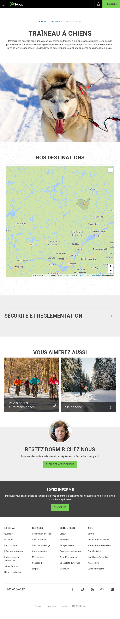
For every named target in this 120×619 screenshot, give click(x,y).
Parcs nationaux (11, 545)
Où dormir (9, 539)
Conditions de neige (41, 545)
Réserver (111, 3)
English (64, 606)
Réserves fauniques (13, 551)
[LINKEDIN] (112, 589)
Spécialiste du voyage (70, 563)
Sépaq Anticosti (11, 566)
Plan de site (51, 606)
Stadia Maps (70, 276)
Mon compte (38, 557)
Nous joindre (38, 563)
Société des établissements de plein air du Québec (16, 4)
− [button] (111, 270)
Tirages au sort (67, 545)
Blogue (63, 534)
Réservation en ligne (41, 534)
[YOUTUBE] (92, 589)
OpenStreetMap (98, 276)
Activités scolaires (68, 557)
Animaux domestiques (98, 539)
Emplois (36, 569)
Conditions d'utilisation (98, 557)
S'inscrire (60, 507)
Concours (64, 569)
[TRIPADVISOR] (102, 589)
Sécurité (92, 534)
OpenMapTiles (83, 276)
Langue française (96, 569)
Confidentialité (94, 551)
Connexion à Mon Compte (98, 4)
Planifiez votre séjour (60, 464)
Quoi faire (55, 22)
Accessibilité (93, 563)
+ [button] (111, 266)
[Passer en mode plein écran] (110, 170)
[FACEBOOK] (72, 589)
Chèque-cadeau (39, 539)
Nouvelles (64, 539)
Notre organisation (13, 572)
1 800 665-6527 (14, 589)
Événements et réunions (71, 551)
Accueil (42, 22)
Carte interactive (40, 551)
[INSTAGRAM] (82, 589)
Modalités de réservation (99, 545)
